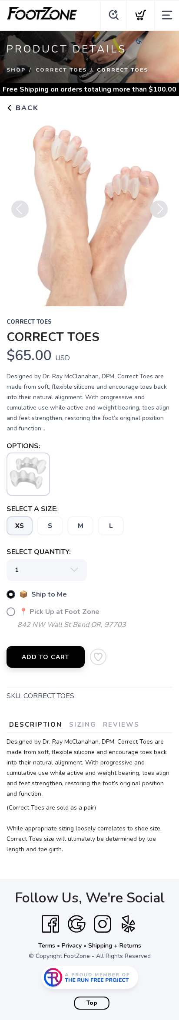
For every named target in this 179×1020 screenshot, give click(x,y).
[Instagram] (103, 924)
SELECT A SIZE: (32, 509)
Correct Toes (61, 69)
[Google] (76, 924)
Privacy (72, 945)
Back (26, 108)
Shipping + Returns (114, 945)
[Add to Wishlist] (98, 657)
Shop (16, 69)
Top (91, 1003)
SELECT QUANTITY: (39, 552)
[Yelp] (129, 924)
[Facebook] (50, 924)
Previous (20, 209)
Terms (46, 945)
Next (159, 209)
